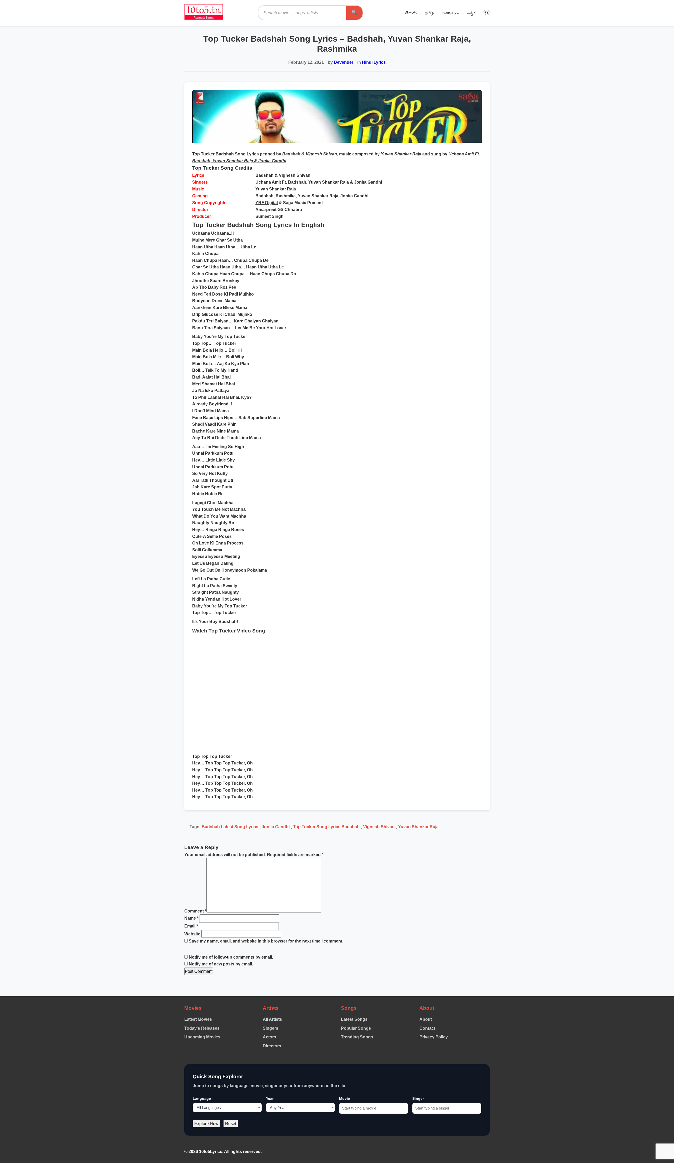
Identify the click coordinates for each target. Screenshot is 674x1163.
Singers (270, 1028)
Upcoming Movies (202, 1037)
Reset (230, 1123)
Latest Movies (198, 1019)
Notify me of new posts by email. (221, 964)
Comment (195, 911)
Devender (343, 62)
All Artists (272, 1019)
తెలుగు (411, 13)
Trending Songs (357, 1037)
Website (192, 934)
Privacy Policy (433, 1037)
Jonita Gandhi (276, 827)
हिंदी (486, 13)
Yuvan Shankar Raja (275, 189)
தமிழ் (429, 13)
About (425, 1019)
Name (191, 918)
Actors (269, 1037)
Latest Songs (354, 1019)
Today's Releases (202, 1028)
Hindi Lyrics (374, 62)
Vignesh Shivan (379, 827)
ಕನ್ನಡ (471, 13)
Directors (272, 1046)
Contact (427, 1028)
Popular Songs (356, 1028)
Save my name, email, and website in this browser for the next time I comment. (266, 941)
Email (191, 926)
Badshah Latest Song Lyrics (230, 827)
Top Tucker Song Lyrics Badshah (326, 827)
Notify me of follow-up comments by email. (231, 957)
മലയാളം (450, 13)
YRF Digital (266, 202)
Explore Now (206, 1123)
